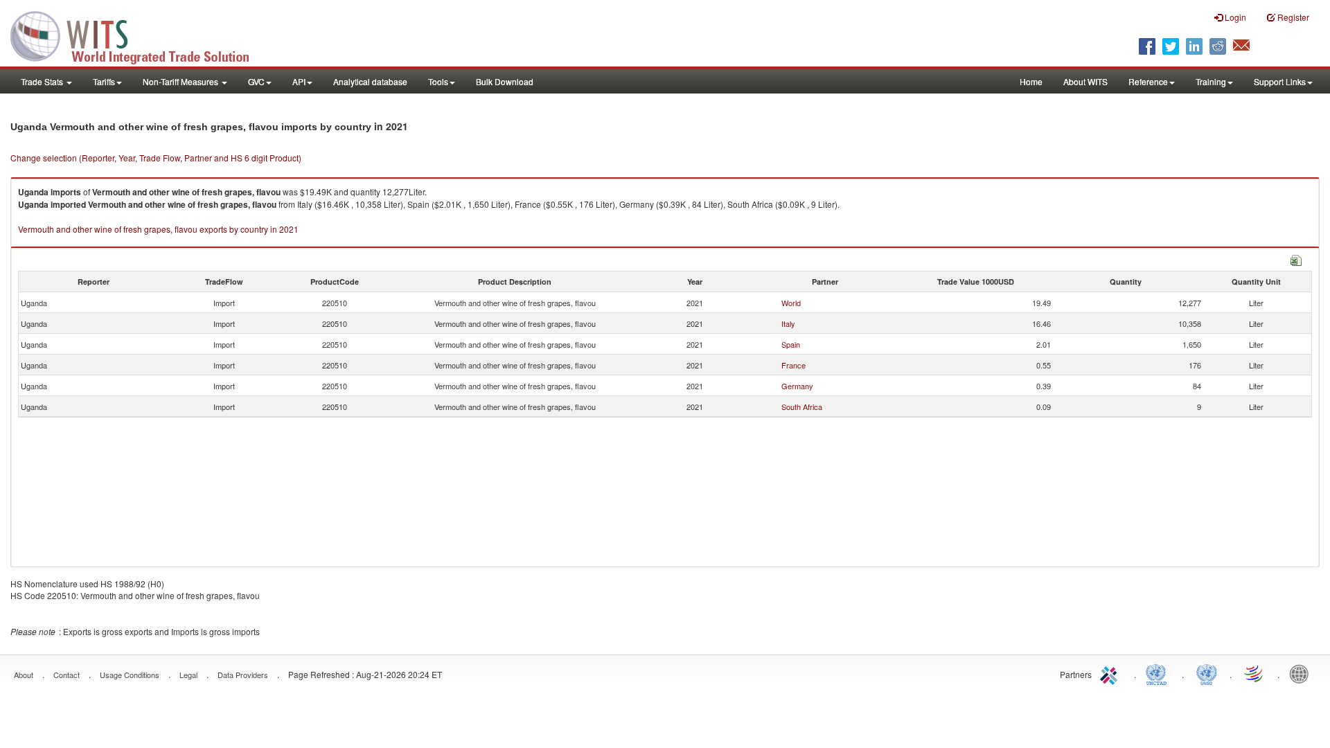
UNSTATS (1207, 673)
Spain (790, 344)
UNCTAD (1159, 673)
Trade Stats (43, 81)
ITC (1111, 673)
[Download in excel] (1296, 259)
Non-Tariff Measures (181, 81)
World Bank (1302, 673)
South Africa (801, 406)
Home (1031, 81)
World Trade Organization (1254, 673)
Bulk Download (504, 81)
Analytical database (370, 81)
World (791, 302)
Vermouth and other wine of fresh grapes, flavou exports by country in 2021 (158, 229)
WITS (138, 34)
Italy (788, 323)
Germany (797, 385)
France (793, 365)
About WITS (1085, 81)
